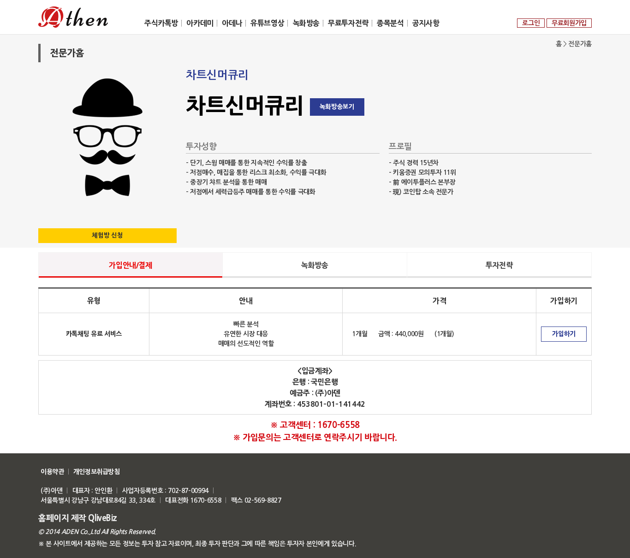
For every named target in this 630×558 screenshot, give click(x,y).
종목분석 (390, 23)
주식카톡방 (161, 23)
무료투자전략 (348, 23)
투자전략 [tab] (499, 265)
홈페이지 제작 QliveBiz (77, 518)
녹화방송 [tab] (314, 265)
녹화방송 (306, 23)
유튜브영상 (267, 23)
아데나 (232, 23)
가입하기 (564, 334)
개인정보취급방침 (96, 472)
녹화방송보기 (337, 107)
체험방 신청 (107, 235)
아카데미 (199, 23)
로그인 (531, 23)
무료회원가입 (569, 23)
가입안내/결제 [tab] (130, 265)
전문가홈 (580, 44)
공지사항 (425, 23)
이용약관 (52, 472)
